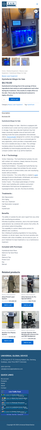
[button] (36, 11)
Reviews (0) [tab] (6, 116)
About (3, 385)
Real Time (14, 414)
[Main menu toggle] (37, 4)
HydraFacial (30, 104)
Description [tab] (6, 113)
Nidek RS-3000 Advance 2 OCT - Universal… (14, 412)
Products (4, 381)
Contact (3, 388)
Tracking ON (20, 414)
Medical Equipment (12, 71)
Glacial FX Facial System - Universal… (15, 408)
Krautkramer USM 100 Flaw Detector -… (15, 399)
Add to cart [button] (8, 305)
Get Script (9, 414)
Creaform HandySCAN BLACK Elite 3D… (15, 403)
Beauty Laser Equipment (10, 76)
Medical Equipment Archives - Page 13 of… (14, 395)
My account (5, 379)
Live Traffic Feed (15, 392)
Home (4, 71)
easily (36, 175)
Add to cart (14, 99)
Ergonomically (11, 137)
